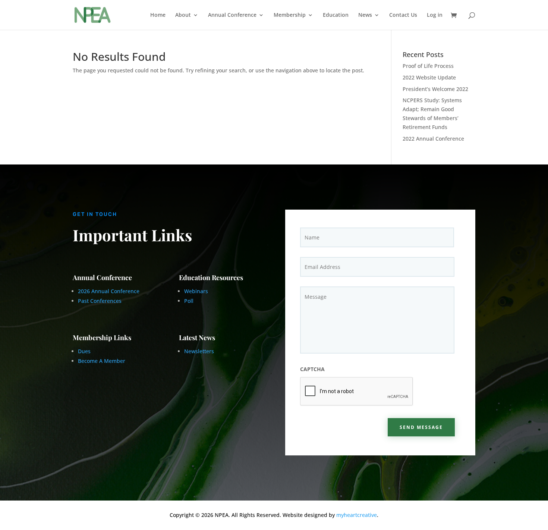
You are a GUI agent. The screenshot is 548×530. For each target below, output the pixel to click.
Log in (435, 15)
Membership (290, 15)
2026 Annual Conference (108, 291)
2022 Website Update (429, 77)
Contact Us (403, 15)
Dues (85, 351)
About (183, 15)
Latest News (197, 337)
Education (336, 15)
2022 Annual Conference (433, 138)
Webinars (196, 291)
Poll (188, 300)
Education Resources (211, 277)
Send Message (421, 427)
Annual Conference (232, 15)
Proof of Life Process (428, 65)
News (365, 15)
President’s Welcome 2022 (435, 88)
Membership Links (102, 337)
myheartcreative (356, 514)
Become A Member (101, 360)
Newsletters (199, 351)
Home (158, 15)
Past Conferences (100, 300)
